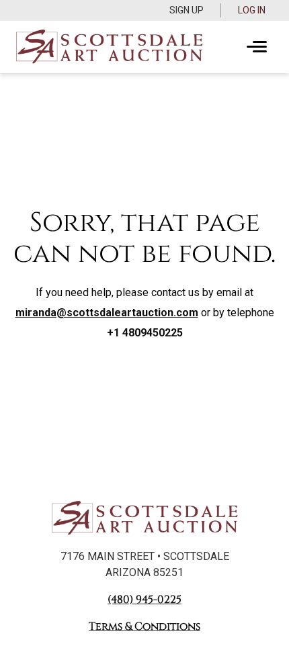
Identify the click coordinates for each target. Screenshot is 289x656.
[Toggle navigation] (257, 47)
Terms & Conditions (144, 626)
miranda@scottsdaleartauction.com (106, 312)
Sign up (186, 10)
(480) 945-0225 (144, 599)
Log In (251, 10)
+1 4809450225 (145, 332)
